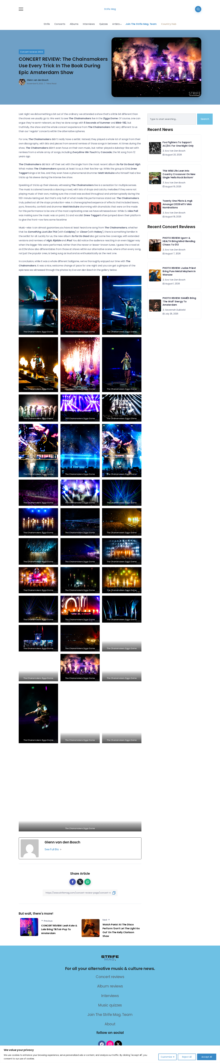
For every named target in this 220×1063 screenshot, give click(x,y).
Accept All (206, 1056)
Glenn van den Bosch (37, 80)
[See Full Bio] (61, 849)
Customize (166, 1056)
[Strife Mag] (110, 957)
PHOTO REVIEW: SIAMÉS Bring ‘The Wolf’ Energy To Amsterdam (179, 301)
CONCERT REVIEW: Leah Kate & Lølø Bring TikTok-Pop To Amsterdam (59, 929)
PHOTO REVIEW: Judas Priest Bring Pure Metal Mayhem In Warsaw (179, 271)
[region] (110, 1054)
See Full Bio (52, 849)
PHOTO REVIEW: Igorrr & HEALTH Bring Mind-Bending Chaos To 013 (179, 241)
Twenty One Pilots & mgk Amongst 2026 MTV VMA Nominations (177, 204)
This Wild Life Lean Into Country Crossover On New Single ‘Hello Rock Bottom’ (179, 174)
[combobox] (171, 119)
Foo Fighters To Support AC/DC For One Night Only (178, 144)
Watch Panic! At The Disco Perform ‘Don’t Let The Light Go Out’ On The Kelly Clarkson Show (121, 930)
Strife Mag (110, 9)
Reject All (187, 1056)
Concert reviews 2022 (31, 52)
